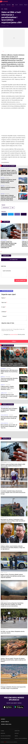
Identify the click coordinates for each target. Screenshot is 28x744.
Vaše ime (4, 302)
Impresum (3, 733)
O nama (2, 730)
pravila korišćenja (14, 334)
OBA (13, 207)
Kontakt (17, 733)
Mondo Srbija (5, 721)
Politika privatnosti (5, 738)
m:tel (5, 742)
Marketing (17, 730)
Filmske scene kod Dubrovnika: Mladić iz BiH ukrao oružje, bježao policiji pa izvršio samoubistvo (8, 244)
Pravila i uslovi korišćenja (21, 738)
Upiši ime (3, 266)
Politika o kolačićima (6, 736)
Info (2, 9)
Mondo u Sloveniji (8, 404)
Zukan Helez (6, 207)
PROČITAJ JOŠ (6, 438)
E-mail (3, 307)
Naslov (3, 298)
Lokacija (4, 311)
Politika (5, 9)
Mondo (3, 719)
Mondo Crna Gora (6, 724)
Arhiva (16, 736)
